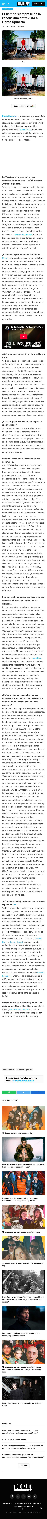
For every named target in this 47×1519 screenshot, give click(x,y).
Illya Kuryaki (25, 129)
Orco (4, 258)
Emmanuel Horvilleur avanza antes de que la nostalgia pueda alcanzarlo (21, 1334)
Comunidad (38, 3)
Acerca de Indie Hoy (23, 1503)
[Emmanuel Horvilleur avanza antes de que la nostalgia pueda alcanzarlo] (23, 1318)
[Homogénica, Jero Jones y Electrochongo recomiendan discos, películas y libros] (23, 1183)
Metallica (37, 658)
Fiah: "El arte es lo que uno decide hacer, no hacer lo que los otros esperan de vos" (23, 1165)
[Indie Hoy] (23, 3)
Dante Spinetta (8, 1070)
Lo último (7, 1423)
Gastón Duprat (16, 942)
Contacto (37, 1503)
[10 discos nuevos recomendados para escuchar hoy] (23, 1248)
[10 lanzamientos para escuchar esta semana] (23, 1217)
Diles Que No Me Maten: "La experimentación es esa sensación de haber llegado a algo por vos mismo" (23, 1299)
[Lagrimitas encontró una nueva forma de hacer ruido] (23, 1388)
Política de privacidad (23, 1507)
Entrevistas (7, 9)
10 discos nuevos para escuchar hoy (17, 1133)
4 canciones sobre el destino (14, 1439)
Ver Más (23, 1466)
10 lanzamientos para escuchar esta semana (21, 1232)
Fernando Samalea (23, 234)
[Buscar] (8, 3)
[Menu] (3, 3)
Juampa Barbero (9, 26)
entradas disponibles (19, 1009)
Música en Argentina (24, 1070)
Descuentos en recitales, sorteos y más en (21, 1079)
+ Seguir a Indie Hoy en (22, 106)
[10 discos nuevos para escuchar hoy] (23, 1118)
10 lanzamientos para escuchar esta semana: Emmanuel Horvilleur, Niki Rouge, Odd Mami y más (21, 1369)
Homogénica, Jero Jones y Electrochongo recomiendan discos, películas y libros (20, 1199)
